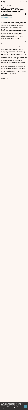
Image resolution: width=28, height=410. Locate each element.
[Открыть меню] (26, 2)
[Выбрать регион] (23, 1)
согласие (15, 405)
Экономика (14, 5)
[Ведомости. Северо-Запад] (4, 2)
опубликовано (5, 30)
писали (13, 66)
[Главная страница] (1, 1)
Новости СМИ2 (4, 78)
